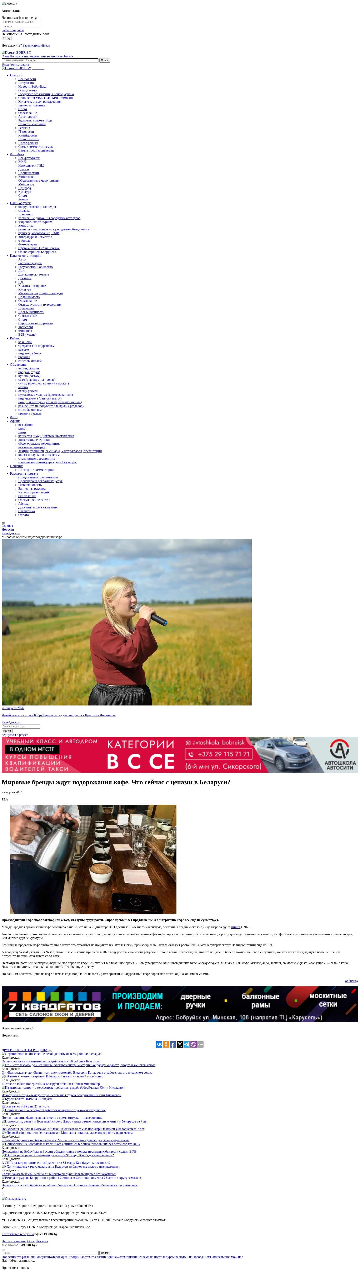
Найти (7, 730)
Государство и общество (35, 267)
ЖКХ (22, 161)
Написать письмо (22, 56)
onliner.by (351, 981)
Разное (23, 199)
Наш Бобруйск (20, 203)
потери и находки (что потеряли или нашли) (50, 402)
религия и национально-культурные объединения (53, 229)
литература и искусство (35, 237)
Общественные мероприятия (38, 180)
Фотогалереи (27, 244)
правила (24, 357)
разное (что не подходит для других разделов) (51, 406)
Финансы (25, 330)
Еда (21, 282)
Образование (27, 113)
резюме (23, 349)
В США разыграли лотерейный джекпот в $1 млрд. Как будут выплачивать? (56, 1162)
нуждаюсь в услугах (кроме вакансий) (45, 394)
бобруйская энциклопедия (37, 207)
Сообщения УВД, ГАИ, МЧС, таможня (45, 98)
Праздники (26, 308)
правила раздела (29, 413)
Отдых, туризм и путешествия (39, 304)
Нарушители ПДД (31, 165)
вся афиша (25, 424)
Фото (14, 417)
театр (22, 432)
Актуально (26, 83)
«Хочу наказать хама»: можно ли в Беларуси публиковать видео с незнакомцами (59, 1174)
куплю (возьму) (29, 376)
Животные (26, 176)
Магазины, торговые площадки (40, 293)
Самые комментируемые (35, 146)
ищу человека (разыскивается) (39, 398)
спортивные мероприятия (36, 458)
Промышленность (31, 312)
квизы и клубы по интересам (39, 454)
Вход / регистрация (15, 64)
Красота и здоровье (32, 285)
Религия (24, 128)
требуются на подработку (36, 346)
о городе (24, 240)
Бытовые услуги (30, 263)
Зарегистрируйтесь (36, 45)
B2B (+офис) (27, 334)
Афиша (15, 421)
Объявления (18, 364)
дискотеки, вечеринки (34, 439)
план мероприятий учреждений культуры (47, 462)
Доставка (24, 278)
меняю (23, 387)
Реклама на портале (48, 56)
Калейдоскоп (27, 135)
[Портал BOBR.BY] (16, 52)
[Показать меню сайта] (3, 523)
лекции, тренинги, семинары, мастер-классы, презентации (60, 451)
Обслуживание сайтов (34, 500)
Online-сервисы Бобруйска (37, 252)
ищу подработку (30, 353)
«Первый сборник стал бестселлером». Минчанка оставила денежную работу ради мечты (65, 1140)
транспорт (25, 214)
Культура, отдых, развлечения (39, 101)
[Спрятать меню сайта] (3, 1249)
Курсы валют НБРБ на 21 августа (25, 1106)
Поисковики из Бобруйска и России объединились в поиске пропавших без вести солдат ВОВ (69, 1151)
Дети (21, 270)
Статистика (26, 511)
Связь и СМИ (28, 315)
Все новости (27, 79)
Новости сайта (28, 139)
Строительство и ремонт (35, 323)
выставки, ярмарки (31, 447)
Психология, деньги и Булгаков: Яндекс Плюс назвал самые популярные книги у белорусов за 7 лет (73, 1129)
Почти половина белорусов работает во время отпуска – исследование (52, 1117)
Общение (16, 466)
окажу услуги (28, 391)
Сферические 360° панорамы (39, 248)
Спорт (22, 109)
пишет (235, 927)
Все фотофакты (29, 158)
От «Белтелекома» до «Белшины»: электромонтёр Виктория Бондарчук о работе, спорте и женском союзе (77, 1072)
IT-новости (26, 131)
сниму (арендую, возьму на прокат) (43, 383)
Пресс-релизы (28, 143)
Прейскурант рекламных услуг (40, 481)
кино (21, 428)
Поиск (105, 60)
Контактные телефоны (18, 1234)
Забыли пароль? (13, 30)
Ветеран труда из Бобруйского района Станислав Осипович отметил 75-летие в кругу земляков (70, 1185)
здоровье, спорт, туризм (35, 222)
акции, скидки (28, 368)
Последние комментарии (36, 470)
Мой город (26, 184)
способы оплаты (30, 361)
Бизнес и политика (31, 105)
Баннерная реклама (32, 488)
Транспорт (25, 327)
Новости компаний (32, 124)
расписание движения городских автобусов (49, 218)
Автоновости (27, 116)
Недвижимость (29, 297)
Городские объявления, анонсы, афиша (46, 94)
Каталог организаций (25, 255)
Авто (22, 259)
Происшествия (28, 173)
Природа (24, 188)
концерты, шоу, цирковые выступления (46, 436)
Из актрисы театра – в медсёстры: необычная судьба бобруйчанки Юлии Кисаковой (61, 1095)
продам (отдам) (29, 372)
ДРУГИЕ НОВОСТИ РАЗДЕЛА (25, 1050)
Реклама (42, 1241)
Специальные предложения (38, 477)
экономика (26, 225)
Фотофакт (17, 154)
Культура (24, 191)
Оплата (67, 56)
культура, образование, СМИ (38, 233)
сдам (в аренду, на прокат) (36, 379)
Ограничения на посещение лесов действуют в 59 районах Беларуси (50, 1061)
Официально (27, 90)
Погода (201, 1257)
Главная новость (30, 485)
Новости (16, 75)
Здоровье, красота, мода (35, 120)
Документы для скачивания (38, 507)
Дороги (23, 169)
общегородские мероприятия (39, 443)
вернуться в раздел (15, 735)
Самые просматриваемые (36, 150)
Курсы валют (178, 1257)
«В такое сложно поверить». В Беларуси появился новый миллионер (51, 1084)
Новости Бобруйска (32, 86)
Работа (15, 338)
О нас (6, 56)
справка (24, 210)
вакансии (25, 342)
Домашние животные (33, 274)
